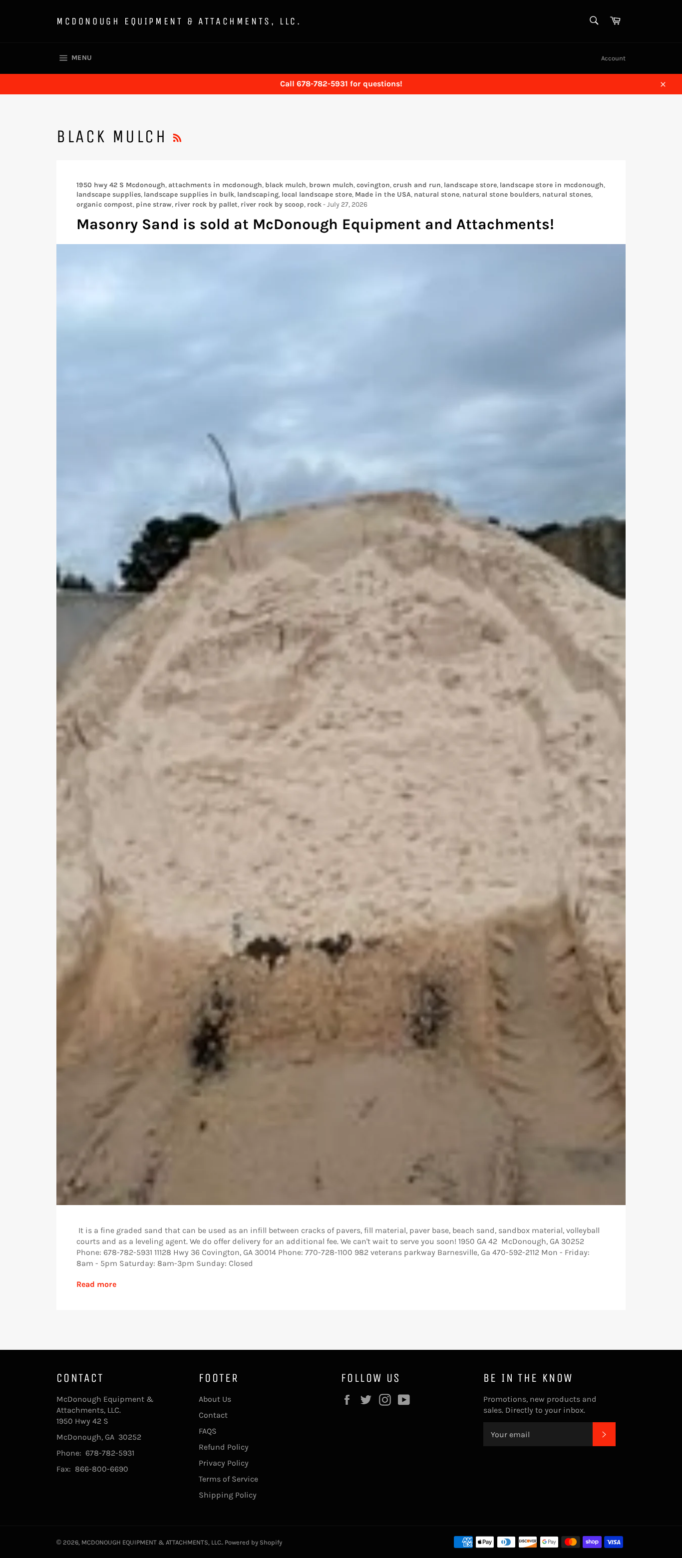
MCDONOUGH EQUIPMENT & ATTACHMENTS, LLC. (178, 21)
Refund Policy (224, 1447)
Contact (213, 1415)
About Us (215, 1399)
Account (613, 58)
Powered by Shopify (253, 1542)
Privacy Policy (224, 1463)
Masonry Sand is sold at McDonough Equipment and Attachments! (315, 224)
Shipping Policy (228, 1495)
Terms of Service (228, 1479)
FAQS (208, 1431)
